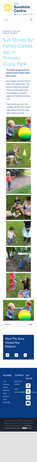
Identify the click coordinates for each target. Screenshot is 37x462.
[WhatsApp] (25, 355)
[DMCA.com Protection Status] (27, 428)
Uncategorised (14, 33)
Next (30, 324)
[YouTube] (28, 403)
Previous (8, 324)
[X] (16, 355)
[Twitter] (28, 391)
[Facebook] (7, 355)
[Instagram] (28, 397)
